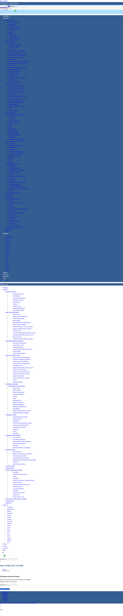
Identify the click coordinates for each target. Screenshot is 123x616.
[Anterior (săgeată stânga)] (0, 615)
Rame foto (8, 502)
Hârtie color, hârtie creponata (21, 371)
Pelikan (9, 517)
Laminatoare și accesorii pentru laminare (24, 459)
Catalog (5, 289)
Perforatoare (16, 295)
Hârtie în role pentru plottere (21, 373)
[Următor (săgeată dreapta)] (1, 615)
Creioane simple (17, 400)
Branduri (5, 505)
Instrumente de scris (12, 384)
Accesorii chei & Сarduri (19, 343)
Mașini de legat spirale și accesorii (22, 453)
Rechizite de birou (11, 291)
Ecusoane (15, 445)
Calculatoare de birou (19, 297)
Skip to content (3, 1)
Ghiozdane (16, 478)
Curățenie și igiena (11, 414)
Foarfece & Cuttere (18, 299)
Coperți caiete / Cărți (18, 496)
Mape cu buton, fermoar (19, 324)
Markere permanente (18, 404)
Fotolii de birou (10, 466)
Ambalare (15, 433)
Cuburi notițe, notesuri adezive (21, 357)
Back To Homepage (5, 589)
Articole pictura (17, 482)
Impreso (9, 539)
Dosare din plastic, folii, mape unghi (23, 326)
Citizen (9, 525)
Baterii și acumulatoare (19, 455)
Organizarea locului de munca (14, 341)
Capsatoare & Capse (18, 293)
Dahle (8, 531)
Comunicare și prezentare (13, 435)
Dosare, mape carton (18, 318)
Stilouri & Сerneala (18, 394)
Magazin (5, 593)
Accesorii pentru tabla (19, 443)
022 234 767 (4, 3)
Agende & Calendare (18, 375)
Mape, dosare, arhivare (12, 312)
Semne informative (18, 382)
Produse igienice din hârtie (20, 416)
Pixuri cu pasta (17, 390)
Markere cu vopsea (18, 402)
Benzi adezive (16, 302)
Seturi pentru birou (18, 347)
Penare (15, 476)
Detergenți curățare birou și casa (22, 423)
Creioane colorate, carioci (20, 474)
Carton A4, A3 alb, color (19, 369)
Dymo (8, 535)
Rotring (9, 519)
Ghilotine (15, 461)
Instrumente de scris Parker (17, 386)
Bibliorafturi (16, 314)
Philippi (9, 515)
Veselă (14, 431)
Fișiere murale (17, 351)
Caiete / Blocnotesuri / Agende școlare (23, 480)
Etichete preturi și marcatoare (21, 363)
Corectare (15, 490)
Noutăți (5, 546)
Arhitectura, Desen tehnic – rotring (16, 498)
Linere (14, 398)
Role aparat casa (17, 365)
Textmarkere (16, 408)
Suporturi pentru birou (19, 353)
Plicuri (15, 379)
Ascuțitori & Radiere (18, 310)
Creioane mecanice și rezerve (21, 412)
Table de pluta (17, 437)
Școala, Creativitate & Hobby (14, 470)
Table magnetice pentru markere (22, 441)
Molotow (9, 521)
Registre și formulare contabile (22, 359)
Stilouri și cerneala (18, 488)
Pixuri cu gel (16, 388)
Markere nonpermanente (19, 406)
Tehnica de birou (10, 449)
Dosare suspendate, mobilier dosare (23, 338)
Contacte (5, 548)
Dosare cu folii (17, 330)
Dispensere (16, 420)
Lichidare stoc (10, 500)
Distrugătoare (17, 451)
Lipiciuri (15, 304)
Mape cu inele (16, 320)
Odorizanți (16, 429)
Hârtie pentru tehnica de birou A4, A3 (23, 367)
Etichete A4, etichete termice (20, 361)
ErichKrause (10, 509)
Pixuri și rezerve (17, 486)
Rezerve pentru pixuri (19, 392)
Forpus (9, 537)
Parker (9, 511)
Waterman (10, 513)
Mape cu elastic (17, 336)
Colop (8, 527)
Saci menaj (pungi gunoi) (19, 427)
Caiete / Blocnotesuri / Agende (21, 377)
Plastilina (15, 472)
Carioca (9, 523)
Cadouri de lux (10, 468)
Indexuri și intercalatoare (20, 316)
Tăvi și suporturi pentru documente (22, 349)
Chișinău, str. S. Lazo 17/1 (7, 602)
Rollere (15, 396)
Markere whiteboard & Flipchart (22, 410)
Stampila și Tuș (17, 306)
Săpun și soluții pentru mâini (21, 425)
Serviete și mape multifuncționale (22, 328)
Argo (8, 541)
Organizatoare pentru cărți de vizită (23, 334)
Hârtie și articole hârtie (13, 355)
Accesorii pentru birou (19, 308)
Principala (5, 287)
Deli (8, 533)
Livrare (5, 544)
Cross (8, 529)
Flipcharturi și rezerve (19, 439)
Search (12, 6)
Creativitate (16, 494)
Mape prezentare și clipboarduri (22, 322)
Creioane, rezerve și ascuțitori (21, 484)
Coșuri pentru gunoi (18, 345)
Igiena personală (17, 418)
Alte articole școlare (19, 492)
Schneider (10, 507)
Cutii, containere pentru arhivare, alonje (24, 332)
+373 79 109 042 (13, 3)
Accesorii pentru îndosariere (21, 457)
